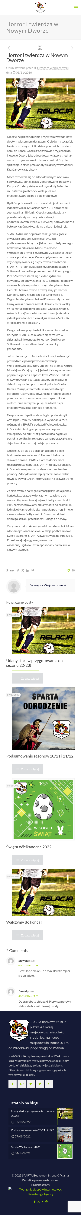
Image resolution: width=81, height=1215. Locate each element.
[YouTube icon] (42, 1201)
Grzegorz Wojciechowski (53, 67)
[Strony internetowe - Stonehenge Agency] (40, 1194)
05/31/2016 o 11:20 (28, 996)
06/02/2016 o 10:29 (28, 965)
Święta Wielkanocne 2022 (28, 846)
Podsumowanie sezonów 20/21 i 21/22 (39, 756)
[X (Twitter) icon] (38, 1201)
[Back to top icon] (73, 1207)
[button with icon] (12, 1084)
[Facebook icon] (34, 1201)
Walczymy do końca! (24, 922)
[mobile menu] (76, 7)
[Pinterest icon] (46, 1201)
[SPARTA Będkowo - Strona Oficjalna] (40, 7)
